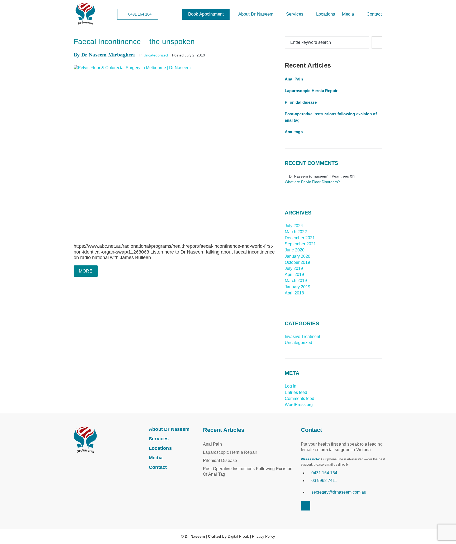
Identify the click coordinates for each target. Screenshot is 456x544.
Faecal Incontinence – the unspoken (134, 41)
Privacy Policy (263, 536)
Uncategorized (156, 55)
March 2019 (296, 280)
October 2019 (297, 262)
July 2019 (294, 268)
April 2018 (294, 293)
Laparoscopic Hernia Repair (311, 90)
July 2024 (294, 225)
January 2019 (297, 287)
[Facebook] (303, 513)
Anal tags (294, 132)
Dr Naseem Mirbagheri (108, 55)
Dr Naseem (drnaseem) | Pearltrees (319, 176)
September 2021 (300, 244)
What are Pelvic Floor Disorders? (312, 182)
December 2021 (300, 238)
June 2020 (295, 250)
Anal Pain (294, 79)
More (86, 271)
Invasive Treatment (302, 336)
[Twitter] (312, 513)
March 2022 (296, 232)
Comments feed (299, 398)
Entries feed (296, 392)
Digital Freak (238, 536)
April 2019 (294, 274)
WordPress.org (299, 404)
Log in (290, 386)
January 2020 (297, 256)
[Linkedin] (305, 505)
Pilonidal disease (301, 102)
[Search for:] (327, 42)
